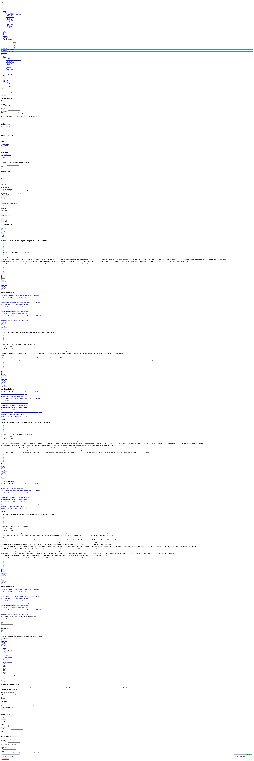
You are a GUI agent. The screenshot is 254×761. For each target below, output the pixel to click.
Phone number (4, 111)
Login (2, 8)
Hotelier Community (7, 650)
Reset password (4, 195)
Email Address (4, 109)
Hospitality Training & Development (13, 14)
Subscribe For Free (4, 628)
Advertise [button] (5, 658)
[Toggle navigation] (1, 54)
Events (4, 652)
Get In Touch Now (4, 638)
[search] (14, 44)
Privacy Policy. (37, 116)
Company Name (4, 107)
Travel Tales (8, 23)
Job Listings (5, 34)
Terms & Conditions (20, 116)
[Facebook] (3, 247)
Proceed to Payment (5, 759)
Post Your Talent (4, 50)
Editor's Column (9, 13)
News (4, 12)
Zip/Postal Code (4, 751)
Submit (2, 166)
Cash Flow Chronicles (10, 15)
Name (2, 694)
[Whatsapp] (3, 243)
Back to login (3, 208)
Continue (2, 178)
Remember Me (5, 143)
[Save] (3, 250)
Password (3, 112)
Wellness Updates (9, 20)
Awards (4, 33)
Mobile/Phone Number (6, 730)
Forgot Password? (12, 143)
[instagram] (4, 667)
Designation (3, 108)
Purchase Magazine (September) (7, 49)
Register (2, 118)
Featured (5, 27)
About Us (5, 36)
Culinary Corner (9, 24)
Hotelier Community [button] (7, 28)
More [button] (4, 81)
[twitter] (4, 673)
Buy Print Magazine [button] (7, 657)
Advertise (5, 38)
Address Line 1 (4, 745)
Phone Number (4, 744)
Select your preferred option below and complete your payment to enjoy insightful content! (20, 752)
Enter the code (4, 176)
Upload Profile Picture (9, 707)
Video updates (9, 26)
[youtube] (4, 670)
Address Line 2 (4, 747)
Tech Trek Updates (10, 17)
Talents (4, 30)
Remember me (5, 144)
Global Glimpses (9, 19)
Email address (4, 140)
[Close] (1, 156)
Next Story (3, 329)
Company (3, 695)
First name (3, 103)
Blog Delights (9, 18)
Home (4, 11)
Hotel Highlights (9, 25)
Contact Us (5, 37)
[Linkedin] (3, 245)
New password (4, 193)
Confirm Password (5, 114)
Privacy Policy (6, 663)
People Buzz (8, 21)
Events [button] (4, 32)
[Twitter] (3, 246)
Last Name (3, 104)
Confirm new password (5, 194)
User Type (3, 105)
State (2, 750)
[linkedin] (5, 668)
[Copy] (3, 248)
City (2, 748)
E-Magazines (6, 31)
